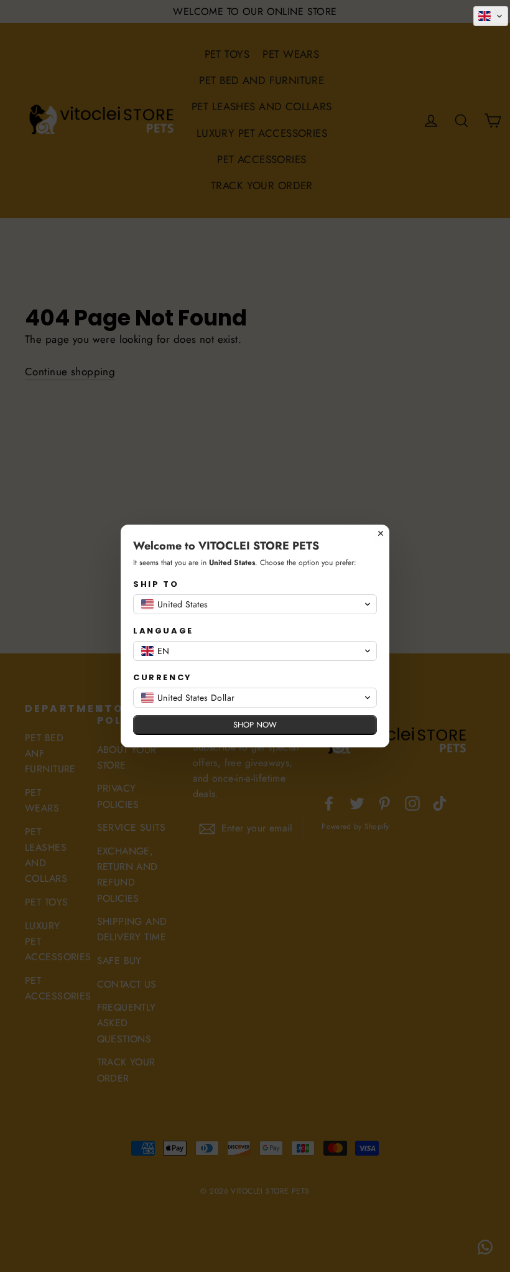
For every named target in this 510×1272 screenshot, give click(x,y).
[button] (490, 16)
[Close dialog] (380, 533)
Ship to (155, 584)
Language (163, 630)
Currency (162, 677)
